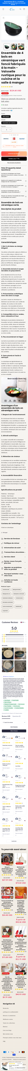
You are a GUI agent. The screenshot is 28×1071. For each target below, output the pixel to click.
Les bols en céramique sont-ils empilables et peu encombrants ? (13, 191)
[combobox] (24, 722)
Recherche (6, 1008)
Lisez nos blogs (7, 1030)
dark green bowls (17, 589)
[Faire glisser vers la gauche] (1, 47)
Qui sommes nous (8, 1034)
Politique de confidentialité (15, 1062)
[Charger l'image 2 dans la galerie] (14, 46)
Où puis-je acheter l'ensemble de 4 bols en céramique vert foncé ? (13, 196)
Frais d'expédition (5, 95)
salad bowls (18, 606)
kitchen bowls (19, 598)
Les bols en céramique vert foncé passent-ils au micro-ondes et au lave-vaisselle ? (13, 175)
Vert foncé (6, 116)
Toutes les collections (9, 1023)
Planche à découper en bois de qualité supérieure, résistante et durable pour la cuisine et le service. (21, 982)
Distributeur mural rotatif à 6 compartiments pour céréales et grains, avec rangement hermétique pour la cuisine (7, 945)
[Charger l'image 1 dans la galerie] (7, 46)
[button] (3, 9)
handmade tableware (8, 598)
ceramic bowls (6, 589)
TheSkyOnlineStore (10, 1057)
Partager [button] (5, 532)
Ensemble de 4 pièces (9, 122)
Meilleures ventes (8, 1019)
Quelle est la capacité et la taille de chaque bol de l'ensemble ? (13, 181)
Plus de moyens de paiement (14, 162)
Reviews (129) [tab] (6, 716)
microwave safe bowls (8, 602)
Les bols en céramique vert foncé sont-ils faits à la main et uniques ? (13, 186)
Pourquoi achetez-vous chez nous (12, 1037)
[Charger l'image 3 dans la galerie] (21, 46)
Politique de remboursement (19, 1059)
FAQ (4, 1041)
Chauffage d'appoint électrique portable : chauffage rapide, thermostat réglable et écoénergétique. (20, 906)
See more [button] (8, 787)
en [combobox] (23, 622)
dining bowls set (6, 593)
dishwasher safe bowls (19, 593)
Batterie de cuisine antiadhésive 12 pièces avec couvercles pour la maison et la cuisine (20, 871)
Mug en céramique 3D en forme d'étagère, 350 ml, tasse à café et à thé (7, 870)
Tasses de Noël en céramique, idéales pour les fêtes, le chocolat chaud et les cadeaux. (7, 904)
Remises (5, 1026)
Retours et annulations (9, 1015)
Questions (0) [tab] (16, 716)
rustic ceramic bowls (7, 606)
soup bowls (5, 610)
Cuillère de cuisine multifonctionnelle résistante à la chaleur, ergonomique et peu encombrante (21, 944)
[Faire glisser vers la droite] (26, 47)
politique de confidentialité (10, 1012)
